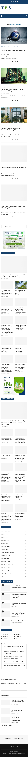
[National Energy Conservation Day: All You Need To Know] (14, 35)
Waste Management (14, 573)
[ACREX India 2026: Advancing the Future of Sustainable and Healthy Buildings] (7, 285)
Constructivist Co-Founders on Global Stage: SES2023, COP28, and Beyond (7, 349)
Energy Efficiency (4, 203)
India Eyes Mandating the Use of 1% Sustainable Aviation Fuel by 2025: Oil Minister (20, 367)
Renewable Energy (4, 48)
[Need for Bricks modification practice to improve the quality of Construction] (5, 597)
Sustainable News (14, 567)
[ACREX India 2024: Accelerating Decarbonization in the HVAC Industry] (21, 341)
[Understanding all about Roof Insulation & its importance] (14, 153)
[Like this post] (10, 61)
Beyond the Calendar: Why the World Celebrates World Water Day (13, 276)
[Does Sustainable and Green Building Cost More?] (21, 285)
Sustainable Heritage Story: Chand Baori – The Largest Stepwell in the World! (18, 613)
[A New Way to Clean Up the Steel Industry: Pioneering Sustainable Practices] (7, 302)
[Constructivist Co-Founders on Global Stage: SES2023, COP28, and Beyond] (7, 341)
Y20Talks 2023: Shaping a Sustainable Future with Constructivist (20, 327)
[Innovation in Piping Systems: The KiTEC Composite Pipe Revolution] (21, 508)
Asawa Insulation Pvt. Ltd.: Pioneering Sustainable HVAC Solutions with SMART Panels (13, 422)
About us (3, 688)
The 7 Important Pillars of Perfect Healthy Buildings (12, 90)
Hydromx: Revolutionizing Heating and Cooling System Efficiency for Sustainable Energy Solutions (7, 517)
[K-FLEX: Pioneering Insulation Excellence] (7, 450)
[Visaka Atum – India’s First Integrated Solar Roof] (5, 623)
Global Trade (14, 543)
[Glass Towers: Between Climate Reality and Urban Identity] (5, 702)
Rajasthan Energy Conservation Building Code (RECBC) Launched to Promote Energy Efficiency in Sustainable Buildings (6, 368)
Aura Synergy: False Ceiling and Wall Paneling (19, 496)
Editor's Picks (14, 537)
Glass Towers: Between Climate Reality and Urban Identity (17, 702)
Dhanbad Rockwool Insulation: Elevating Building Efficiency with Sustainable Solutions (20, 440)
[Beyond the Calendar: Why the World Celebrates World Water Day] (14, 264)
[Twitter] (11, 1)
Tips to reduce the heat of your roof (18, 604)
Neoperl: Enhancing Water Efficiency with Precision (6, 440)
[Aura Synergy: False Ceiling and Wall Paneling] (21, 489)
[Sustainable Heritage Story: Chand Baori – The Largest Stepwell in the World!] (5, 614)
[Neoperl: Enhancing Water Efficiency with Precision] (7, 432)
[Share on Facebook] (12, 61)
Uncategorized (14, 570)
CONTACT (16, 751)
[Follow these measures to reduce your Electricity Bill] (14, 193)
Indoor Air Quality (14, 546)
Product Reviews (14, 558)
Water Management (14, 576)
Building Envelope (4, 87)
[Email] (17, 1)
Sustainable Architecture (21, 87)
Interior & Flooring (14, 549)
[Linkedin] (15, 1)
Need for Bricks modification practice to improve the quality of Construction (18, 596)
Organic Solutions (14, 555)
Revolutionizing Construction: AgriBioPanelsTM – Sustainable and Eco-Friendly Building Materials (6, 477)
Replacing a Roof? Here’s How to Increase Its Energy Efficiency (11, 129)
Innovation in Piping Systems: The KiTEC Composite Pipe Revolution (19, 516)
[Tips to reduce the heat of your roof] (5, 605)
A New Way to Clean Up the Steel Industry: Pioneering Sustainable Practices (7, 310)
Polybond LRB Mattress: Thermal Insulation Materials (18, 586)
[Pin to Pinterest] (15, 61)
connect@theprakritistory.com (10, 679)
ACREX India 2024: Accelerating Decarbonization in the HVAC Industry (20, 349)
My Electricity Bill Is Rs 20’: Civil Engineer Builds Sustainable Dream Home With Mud (20, 310)
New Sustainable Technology (13, 46)
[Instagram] (13, 1)
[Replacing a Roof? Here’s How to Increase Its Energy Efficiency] (14, 115)
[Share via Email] (17, 61)
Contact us (3, 692)
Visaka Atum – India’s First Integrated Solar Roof (17, 621)
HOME (11, 751)
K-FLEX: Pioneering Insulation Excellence (6, 456)
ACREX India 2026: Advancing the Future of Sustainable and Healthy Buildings (7, 292)
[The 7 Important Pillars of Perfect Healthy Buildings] (14, 76)
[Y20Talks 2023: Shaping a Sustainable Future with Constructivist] (21, 320)
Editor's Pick (3, 46)
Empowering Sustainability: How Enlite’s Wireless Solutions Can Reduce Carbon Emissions (6, 497)
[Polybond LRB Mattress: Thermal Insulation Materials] (5, 588)
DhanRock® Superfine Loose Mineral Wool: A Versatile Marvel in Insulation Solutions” (20, 458)
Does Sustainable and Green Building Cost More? (20, 292)
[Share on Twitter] (13, 61)
